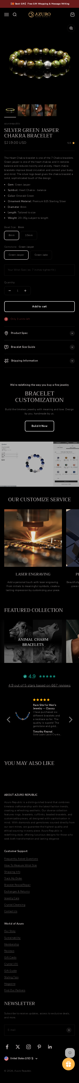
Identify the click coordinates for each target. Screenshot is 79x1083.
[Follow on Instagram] (28, 1047)
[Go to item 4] (50, 110)
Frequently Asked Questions (21, 858)
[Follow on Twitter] (18, 1047)
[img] (16, 700)
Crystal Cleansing (14, 904)
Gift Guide (10, 970)
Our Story (10, 931)
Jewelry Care (11, 898)
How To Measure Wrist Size (20, 865)
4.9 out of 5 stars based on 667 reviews (39, 685)
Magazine (9, 983)
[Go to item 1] (10, 110)
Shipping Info (12, 871)
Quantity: (9, 282)
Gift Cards (10, 957)
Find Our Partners (14, 990)
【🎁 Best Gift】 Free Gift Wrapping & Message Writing (40, 3)
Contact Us (10, 911)
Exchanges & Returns (17, 891)
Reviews (9, 951)
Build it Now (39, 426)
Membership (11, 944)
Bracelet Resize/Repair (17, 885)
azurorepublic (12, 123)
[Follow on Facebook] (7, 1047)
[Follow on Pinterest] (39, 1047)
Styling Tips (11, 977)
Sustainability (12, 937)
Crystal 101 (11, 964)
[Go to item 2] (23, 110)
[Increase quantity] (25, 290)
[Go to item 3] (37, 110)
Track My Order (13, 878)
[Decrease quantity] (9, 290)
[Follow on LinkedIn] (50, 1047)
